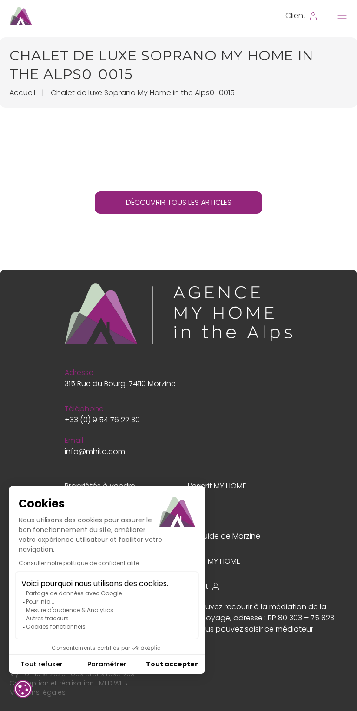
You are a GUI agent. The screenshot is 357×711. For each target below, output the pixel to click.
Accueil (22, 92)
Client (198, 586)
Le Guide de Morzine (224, 536)
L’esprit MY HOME (217, 486)
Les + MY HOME (214, 561)
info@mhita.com (95, 451)
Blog (196, 511)
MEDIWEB (113, 683)
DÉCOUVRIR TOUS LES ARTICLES (178, 202)
